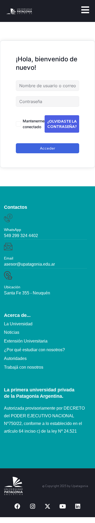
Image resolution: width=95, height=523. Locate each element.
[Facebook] (17, 506)
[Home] (13, 486)
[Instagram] (32, 506)
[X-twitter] (47, 506)
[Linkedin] (77, 506)
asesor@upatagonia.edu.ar (29, 264)
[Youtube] (62, 506)
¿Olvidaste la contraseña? (62, 124)
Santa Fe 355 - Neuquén (27, 293)
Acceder (47, 148)
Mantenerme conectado (34, 124)
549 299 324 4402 (21, 235)
